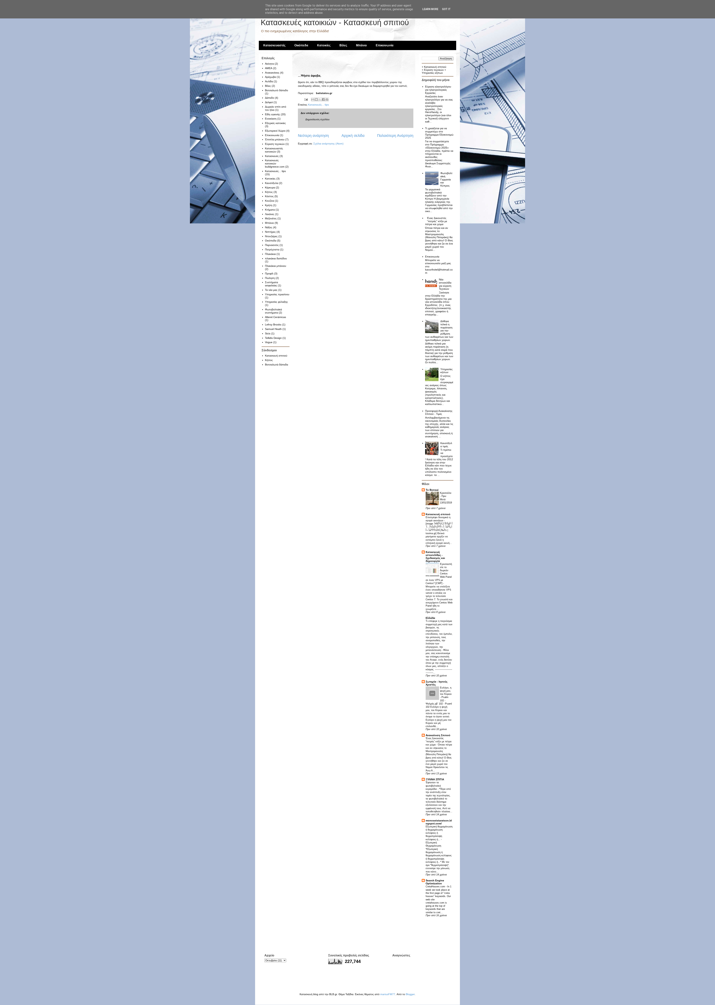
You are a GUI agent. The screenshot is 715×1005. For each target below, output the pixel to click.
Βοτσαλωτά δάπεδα (276, 364)
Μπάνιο (361, 45)
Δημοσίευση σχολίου (317, 119)
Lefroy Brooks (273, 324)
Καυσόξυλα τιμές (446, 445)
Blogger (410, 994)
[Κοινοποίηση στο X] (320, 99)
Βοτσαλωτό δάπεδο (276, 90)
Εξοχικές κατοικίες (275, 123)
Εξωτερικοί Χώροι (275, 130)
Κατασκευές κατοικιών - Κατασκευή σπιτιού (335, 22)
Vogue (268, 342)
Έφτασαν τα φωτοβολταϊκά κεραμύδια (433, 785)
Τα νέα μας (271, 289)
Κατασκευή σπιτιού (276, 355)
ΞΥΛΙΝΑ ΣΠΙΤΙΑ (435, 779)
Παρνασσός (272, 245)
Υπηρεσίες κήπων (432, 72)
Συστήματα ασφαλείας (271, 284)
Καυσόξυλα (271, 183)
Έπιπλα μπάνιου (275, 139)
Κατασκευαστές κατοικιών (274, 150)
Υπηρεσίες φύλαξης (276, 301)
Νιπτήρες (270, 231)
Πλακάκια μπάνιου (275, 265)
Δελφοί (269, 102)
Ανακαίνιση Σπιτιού (438, 735)
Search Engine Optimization (435, 882)
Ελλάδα (430, 617)
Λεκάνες (269, 214)
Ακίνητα (269, 63)
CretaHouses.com (436, 886)
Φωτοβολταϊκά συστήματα (273, 311)
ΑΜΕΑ (268, 68)
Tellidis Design (273, 337)
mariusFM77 (387, 994)
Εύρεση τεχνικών (275, 143)
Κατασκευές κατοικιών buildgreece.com (275, 163)
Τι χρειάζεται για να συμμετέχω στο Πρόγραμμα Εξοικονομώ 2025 (439, 133)
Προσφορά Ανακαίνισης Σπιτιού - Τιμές (438, 412)
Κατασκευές (272, 156)
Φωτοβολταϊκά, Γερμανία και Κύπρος (446, 179)
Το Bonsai (432, 489)
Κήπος (269, 191)
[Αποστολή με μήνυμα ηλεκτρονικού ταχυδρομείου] (313, 99)
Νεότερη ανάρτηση (313, 135)
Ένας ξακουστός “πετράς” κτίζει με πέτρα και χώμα (436, 221)
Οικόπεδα (301, 45)
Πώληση (270, 277)
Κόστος (269, 196)
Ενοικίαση (271, 118)
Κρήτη (268, 205)
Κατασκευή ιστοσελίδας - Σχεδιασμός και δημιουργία (435, 556)
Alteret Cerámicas (275, 317)
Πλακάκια (270, 253)
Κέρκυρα (270, 187)
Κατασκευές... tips (318, 104)
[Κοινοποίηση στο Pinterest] (327, 99)
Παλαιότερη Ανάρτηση (395, 135)
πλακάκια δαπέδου (276, 258)
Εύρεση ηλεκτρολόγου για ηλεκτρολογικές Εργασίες (438, 89)
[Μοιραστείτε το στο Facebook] (323, 99)
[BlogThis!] (316, 99)
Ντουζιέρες (271, 236)
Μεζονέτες (271, 218)
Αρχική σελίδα (353, 135)
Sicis (267, 333)
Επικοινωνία (384, 45)
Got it (446, 9)
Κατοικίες (324, 45)
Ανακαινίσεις (272, 72)
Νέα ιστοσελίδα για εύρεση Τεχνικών (445, 284)
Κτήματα (270, 209)
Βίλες (343, 45)
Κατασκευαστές (274, 45)
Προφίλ (269, 273)
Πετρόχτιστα (272, 249)
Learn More (430, 9)
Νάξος (268, 227)
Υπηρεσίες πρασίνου (277, 294)
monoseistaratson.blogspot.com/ (439, 822)
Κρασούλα (445, 493)
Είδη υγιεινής (272, 114)
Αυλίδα (269, 81)
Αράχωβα (270, 76)
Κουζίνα (269, 200)
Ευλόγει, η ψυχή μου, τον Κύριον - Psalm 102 (446, 694)
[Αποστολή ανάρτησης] (306, 99)
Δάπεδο (269, 97)
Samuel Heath (273, 328)
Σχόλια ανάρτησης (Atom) (328, 143)
